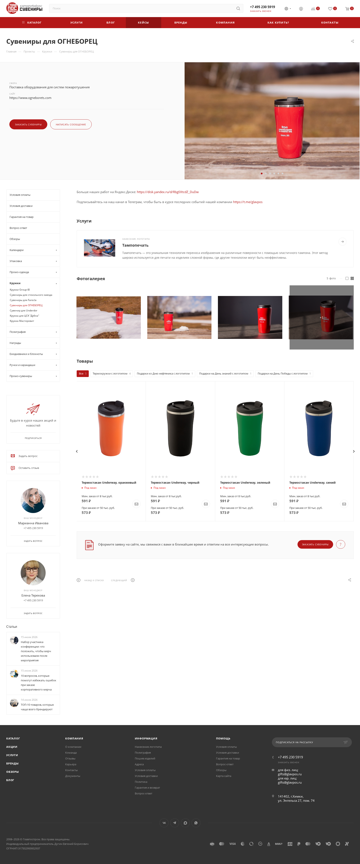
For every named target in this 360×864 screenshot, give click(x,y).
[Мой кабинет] (301, 9)
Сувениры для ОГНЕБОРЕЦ (26, 305)
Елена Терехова (33, 595)
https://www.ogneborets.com (30, 98)
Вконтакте (164, 822)
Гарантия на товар (228, 758)
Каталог (13, 738)
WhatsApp (195, 822)
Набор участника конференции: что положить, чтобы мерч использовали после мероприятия (36, 651)
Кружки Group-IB (20, 289)
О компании (73, 747)
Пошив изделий (145, 758)
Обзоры (12, 772)
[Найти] (238, 8)
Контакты (71, 770)
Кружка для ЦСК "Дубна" (24, 315)
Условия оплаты (145, 770)
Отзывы (70, 758)
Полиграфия (143, 752)
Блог (10, 780)
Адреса (139, 764)
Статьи (11, 626)
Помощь (223, 738)
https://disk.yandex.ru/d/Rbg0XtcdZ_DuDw (168, 192)
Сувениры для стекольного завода (31, 295)
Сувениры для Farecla (23, 300)
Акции (12, 747)
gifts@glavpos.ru (290, 774)
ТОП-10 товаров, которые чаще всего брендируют (37, 707)
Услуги (12, 755)
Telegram (174, 822)
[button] (262, 173)
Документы (72, 776)
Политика (141, 782)
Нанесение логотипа (148, 747)
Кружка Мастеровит (22, 321)
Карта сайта (223, 776)
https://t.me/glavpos (247, 202)
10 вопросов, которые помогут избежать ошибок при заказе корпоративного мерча (38, 682)
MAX (185, 822)
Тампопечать (135, 245)
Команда (71, 752)
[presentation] (76, 451)
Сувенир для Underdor (23, 310)
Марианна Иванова (33, 523)
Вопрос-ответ (143, 793)
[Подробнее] (342, 242)
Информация (146, 738)
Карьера (70, 764)
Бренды (12, 763)
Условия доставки (146, 776)
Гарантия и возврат (147, 787)
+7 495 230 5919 (262, 7)
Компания (74, 738)
